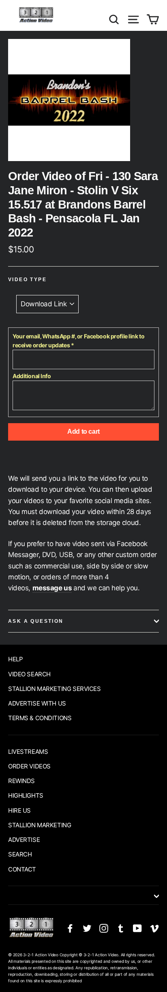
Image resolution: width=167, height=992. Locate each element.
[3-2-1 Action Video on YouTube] (137, 928)
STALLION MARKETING (39, 825)
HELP (15, 659)
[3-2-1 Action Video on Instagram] (103, 928)
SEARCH (20, 854)
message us (52, 588)
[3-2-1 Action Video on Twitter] (87, 928)
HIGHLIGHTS (25, 795)
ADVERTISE (24, 840)
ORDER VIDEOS (29, 766)
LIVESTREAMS (28, 751)
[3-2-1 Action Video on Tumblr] (120, 928)
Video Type (27, 279)
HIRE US (19, 810)
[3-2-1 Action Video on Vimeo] (154, 928)
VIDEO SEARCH (29, 674)
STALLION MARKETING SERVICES (54, 689)
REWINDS (21, 781)
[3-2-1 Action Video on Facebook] (70, 928)
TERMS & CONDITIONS (39, 718)
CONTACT (22, 869)
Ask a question (36, 621)
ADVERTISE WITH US (37, 703)
